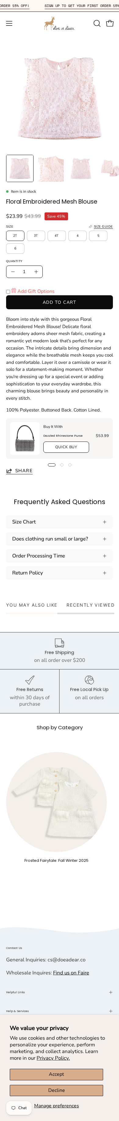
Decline (56, 1090)
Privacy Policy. (53, 1058)
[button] (96, 23)
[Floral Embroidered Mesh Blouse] (20, 168)
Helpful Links (15, 992)
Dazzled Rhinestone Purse (63, 436)
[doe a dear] (59, 23)
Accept (56, 1074)
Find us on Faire (71, 972)
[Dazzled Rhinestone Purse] (25, 438)
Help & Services (17, 1011)
